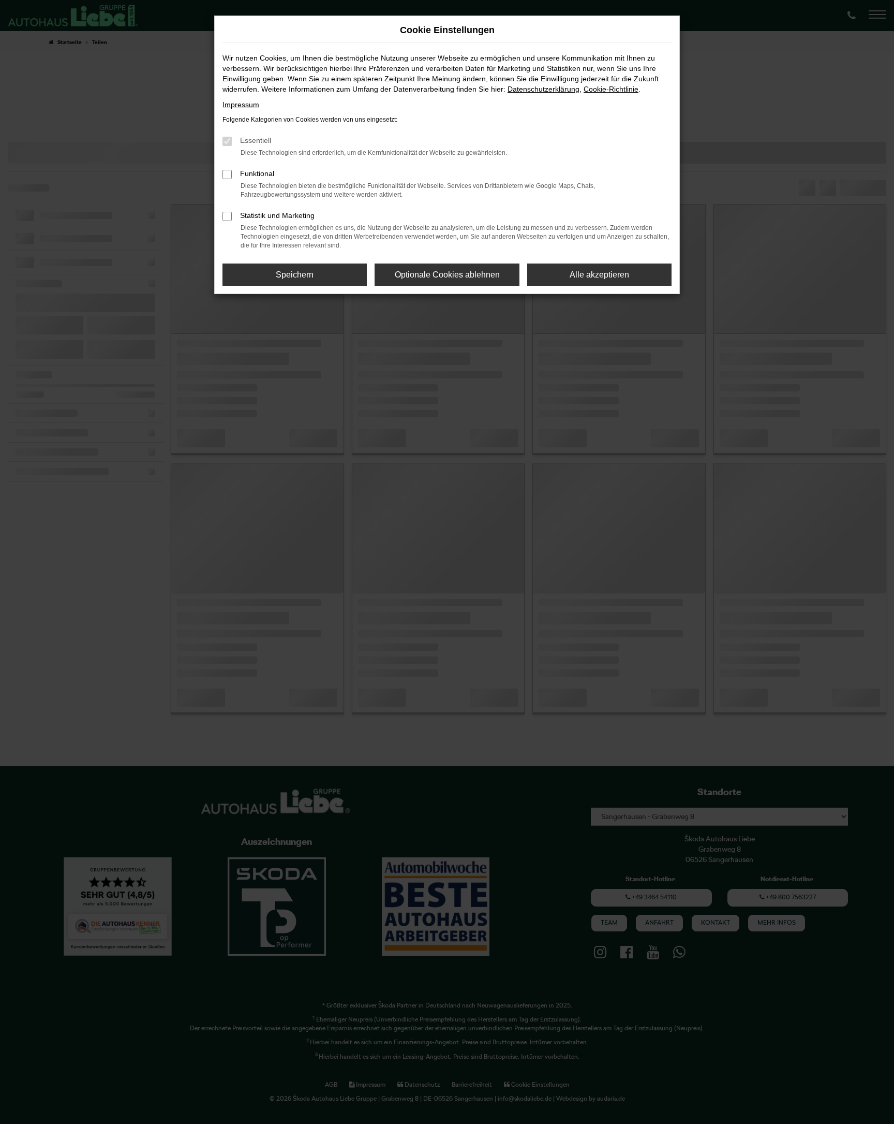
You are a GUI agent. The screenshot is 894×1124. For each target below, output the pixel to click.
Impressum (240, 104)
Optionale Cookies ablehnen (447, 274)
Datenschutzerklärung (543, 89)
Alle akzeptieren (599, 274)
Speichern (295, 274)
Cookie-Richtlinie (611, 89)
